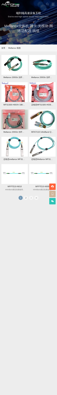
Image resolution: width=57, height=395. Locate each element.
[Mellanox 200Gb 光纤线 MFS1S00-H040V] (14, 119)
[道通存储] (10, 4)
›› (36, 198)
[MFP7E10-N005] (42, 174)
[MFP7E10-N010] (14, 174)
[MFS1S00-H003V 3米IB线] (14, 92)
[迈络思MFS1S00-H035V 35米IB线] (42, 92)
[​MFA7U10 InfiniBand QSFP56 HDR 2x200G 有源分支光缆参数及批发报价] (42, 119)
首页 (3, 48)
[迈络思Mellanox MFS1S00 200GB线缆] (42, 147)
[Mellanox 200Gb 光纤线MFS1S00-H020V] (42, 65)
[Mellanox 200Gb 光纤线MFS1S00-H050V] (14, 65)
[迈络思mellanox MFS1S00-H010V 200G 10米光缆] (14, 147)
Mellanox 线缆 (14, 48)
